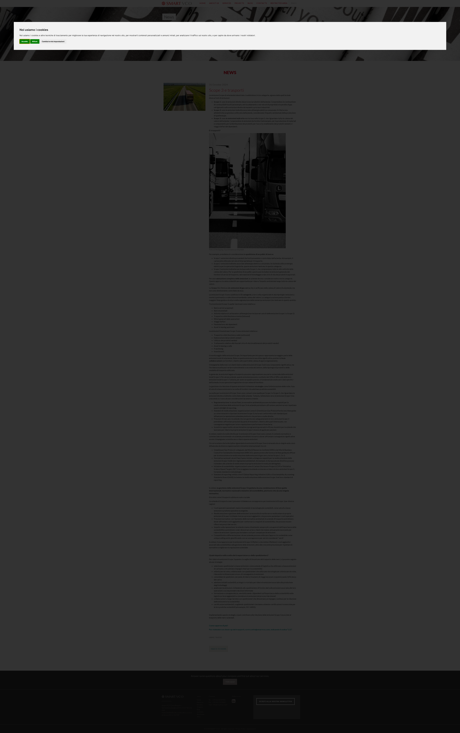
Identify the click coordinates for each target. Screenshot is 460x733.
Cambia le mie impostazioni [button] (53, 41)
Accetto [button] (24, 41)
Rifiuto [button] (34, 41)
